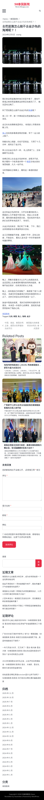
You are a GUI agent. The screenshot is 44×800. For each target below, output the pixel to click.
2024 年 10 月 (8, 736)
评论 (4, 475)
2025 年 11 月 (8, 693)
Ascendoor (18, 796)
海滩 (30, 110)
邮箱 (4, 515)
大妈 (10, 316)
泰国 (29, 161)
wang (18, 34)
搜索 (4, 556)
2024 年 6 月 (7, 753)
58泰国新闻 (22, 4)
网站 (4, 525)
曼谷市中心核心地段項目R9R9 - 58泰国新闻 (19, 620)
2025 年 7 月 (7, 702)
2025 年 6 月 (7, 706)
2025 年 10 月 (8, 697)
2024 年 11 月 (8, 732)
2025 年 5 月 (7, 710)
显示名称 (6, 506)
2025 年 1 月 (7, 723)
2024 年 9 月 (7, 740)
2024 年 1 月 (7, 775)
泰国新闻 (5, 314)
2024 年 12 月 (8, 727)
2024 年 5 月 (7, 758)
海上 (4, 133)
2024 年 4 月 (7, 762)
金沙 (28, 316)
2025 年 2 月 (7, 719)
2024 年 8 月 (7, 745)
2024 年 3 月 (7, 766)
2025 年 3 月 (7, 715)
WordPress (35, 796)
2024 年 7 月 (7, 749)
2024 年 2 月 (7, 770)
